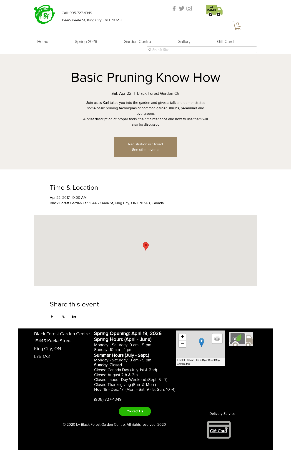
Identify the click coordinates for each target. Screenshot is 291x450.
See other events (145, 150)
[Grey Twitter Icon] (181, 8)
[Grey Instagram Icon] (189, 8)
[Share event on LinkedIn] (74, 316)
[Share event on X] (63, 316)
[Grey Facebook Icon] (174, 8)
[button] (238, 26)
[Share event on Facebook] (52, 316)
